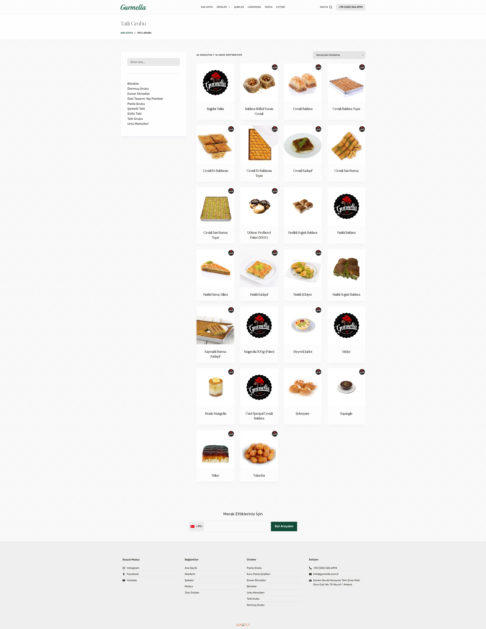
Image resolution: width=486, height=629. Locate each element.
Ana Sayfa (207, 7)
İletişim (280, 7)
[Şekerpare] (303, 387)
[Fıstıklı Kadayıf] (259, 268)
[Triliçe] (215, 449)
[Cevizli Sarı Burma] (346, 144)
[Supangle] (346, 387)
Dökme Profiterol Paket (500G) (259, 234)
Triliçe (215, 475)
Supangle (346, 413)
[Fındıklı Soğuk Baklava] (303, 206)
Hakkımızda (254, 7)
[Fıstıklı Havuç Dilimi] (215, 268)
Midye (346, 351)
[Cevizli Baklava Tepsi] (346, 83)
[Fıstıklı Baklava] (346, 206)
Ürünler (222, 7)
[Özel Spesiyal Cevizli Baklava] (259, 387)
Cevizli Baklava (302, 108)
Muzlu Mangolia (215, 413)
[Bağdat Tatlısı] (215, 83)
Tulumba (259, 475)
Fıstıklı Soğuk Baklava (346, 294)
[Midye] (346, 325)
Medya (268, 7)
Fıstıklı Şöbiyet (303, 294)
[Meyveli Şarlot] (303, 325)
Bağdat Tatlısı (215, 108)
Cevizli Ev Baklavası (215, 170)
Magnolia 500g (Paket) (259, 351)
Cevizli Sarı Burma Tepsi (215, 234)
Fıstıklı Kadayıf (259, 294)
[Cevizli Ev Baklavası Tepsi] (259, 144)
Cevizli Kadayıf (302, 170)
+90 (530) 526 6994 (351, 7)
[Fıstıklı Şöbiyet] (303, 268)
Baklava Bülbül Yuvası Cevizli (259, 111)
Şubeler (239, 7)
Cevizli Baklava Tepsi (346, 108)
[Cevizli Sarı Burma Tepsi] (215, 206)
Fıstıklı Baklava (346, 232)
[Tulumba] (259, 449)
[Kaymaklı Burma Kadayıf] (215, 325)
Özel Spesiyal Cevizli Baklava (259, 415)
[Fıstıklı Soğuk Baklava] (346, 268)
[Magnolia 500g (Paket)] (259, 325)
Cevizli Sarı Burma (346, 170)
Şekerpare (303, 413)
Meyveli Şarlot (302, 351)
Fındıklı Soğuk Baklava (302, 232)
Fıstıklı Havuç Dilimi (215, 294)
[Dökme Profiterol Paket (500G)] (259, 206)
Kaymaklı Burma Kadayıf (215, 354)
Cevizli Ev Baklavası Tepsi (259, 173)
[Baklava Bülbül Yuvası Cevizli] (259, 83)
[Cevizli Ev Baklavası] (215, 144)
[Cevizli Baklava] (303, 83)
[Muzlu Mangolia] (215, 387)
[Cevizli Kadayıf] (303, 144)
